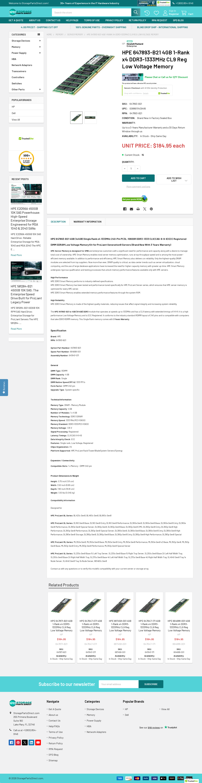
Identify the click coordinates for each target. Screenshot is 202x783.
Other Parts (18, 89)
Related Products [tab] (64, 584)
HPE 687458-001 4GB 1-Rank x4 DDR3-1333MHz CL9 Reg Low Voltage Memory (120, 625)
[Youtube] (38, 742)
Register (174, 13)
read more (16, 254)
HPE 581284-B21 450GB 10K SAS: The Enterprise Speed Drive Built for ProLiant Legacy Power (26, 294)
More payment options (138, 186)
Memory (16, 46)
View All (16, 119)
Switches (17, 83)
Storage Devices (21, 40)
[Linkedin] (31, 742)
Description (58, 221)
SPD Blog (178, 20)
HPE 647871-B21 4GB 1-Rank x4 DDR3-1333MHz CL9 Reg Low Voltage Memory (61, 625)
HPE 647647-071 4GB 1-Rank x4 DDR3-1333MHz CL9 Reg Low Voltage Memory (91, 625)
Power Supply (19, 52)
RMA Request (159, 20)
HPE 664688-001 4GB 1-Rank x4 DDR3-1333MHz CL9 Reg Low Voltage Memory (179, 625)
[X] (145, 209)
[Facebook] (125, 209)
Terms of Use (92, 20)
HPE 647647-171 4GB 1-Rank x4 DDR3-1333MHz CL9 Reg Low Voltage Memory (149, 625)
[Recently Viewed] (148, 13)
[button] (174, 179)
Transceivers (19, 71)
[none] (83, 75)
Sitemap (53, 760)
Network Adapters (22, 65)
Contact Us (53, 20)
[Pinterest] (151, 209)
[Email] (131, 209)
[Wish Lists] (157, 13)
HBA (14, 59)
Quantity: (128, 161)
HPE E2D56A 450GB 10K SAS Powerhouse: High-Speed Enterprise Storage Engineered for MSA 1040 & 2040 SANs (25, 218)
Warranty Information (87, 221)
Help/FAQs (72, 20)
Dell (13, 113)
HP (13, 106)
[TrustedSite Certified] (163, 3)
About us (34, 20)
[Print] (138, 209)
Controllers (18, 77)
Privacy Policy (114, 20)
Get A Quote (16, 20)
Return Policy (137, 20)
